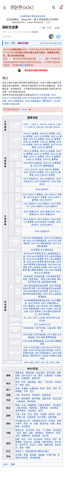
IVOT (35, 318)
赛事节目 (36, 378)
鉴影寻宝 (46, 398)
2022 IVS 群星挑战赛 (36, 240)
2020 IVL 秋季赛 (47, 133)
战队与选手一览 (28, 375)
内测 (52, 423)
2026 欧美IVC (42, 189)
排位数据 (25, 426)
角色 (17, 382)
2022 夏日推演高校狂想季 (35, 285)
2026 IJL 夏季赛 (50, 159)
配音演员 (44, 423)
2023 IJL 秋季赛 (41, 154)
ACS (26, 362)
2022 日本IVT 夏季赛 (33, 194)
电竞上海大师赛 (48, 279)
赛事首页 (19, 373)
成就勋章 (36, 435)
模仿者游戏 (47, 442)
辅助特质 (46, 395)
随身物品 (32, 382)
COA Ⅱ (35, 124)
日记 (30, 414)
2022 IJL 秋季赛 (47, 151)
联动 (26, 423)
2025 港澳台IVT (47, 214)
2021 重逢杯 (29, 306)
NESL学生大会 (53, 318)
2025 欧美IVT (46, 225)
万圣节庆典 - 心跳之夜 (45, 328)
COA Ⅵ (31, 127)
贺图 (36, 423)
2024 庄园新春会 (33, 101)
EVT (36, 324)
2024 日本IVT (45, 200)
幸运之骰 (57, 398)
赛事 (13, 43)
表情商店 (44, 408)
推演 (36, 414)
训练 (40, 444)
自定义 (33, 444)
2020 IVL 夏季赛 (31, 133)
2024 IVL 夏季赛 (47, 142)
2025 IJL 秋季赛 (34, 159)
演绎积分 (50, 433)
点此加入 (41, 59)
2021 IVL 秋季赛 (41, 136)
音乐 (32, 391)
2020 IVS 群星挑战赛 (33, 238)
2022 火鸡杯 (46, 308)
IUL (47, 362)
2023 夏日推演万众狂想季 (49, 288)
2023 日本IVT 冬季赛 (37, 197)
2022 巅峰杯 (55, 306)
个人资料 (46, 430)
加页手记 (23, 444)
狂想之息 (28, 442)
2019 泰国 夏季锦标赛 (46, 337)
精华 (17, 398)
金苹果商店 (20, 410)
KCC (52, 362)
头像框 (24, 388)
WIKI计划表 (23, 65)
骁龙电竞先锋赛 (49, 282)
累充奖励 (31, 401)
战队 (31, 433)
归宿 (55, 388)
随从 (40, 382)
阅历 (25, 433)
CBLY (37, 362)
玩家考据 (52, 417)
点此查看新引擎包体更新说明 (32, 16)
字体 (26, 391)
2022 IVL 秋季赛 (36, 139)
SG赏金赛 (28, 276)
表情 (48, 388)
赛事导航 (30, 373)
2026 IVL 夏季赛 (45, 147)
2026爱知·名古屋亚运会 (42, 250)
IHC (30, 318)
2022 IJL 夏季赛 (31, 151)
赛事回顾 (24, 109)
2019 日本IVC (31, 169)
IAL (25, 318)
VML (58, 362)
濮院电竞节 (47, 101)
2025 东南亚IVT (42, 231)
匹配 (17, 439)
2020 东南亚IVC (31, 178)
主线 (17, 414)
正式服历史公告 (22, 421)
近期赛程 (25, 378)
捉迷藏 (37, 442)
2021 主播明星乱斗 (50, 303)
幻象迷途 (21, 401)
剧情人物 (21, 417)
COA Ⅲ (43, 124)
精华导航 (36, 398)
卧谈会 (52, 421)
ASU (31, 362)
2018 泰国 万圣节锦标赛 (34, 334)
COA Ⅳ (51, 124)
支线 (23, 414)
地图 (28, 447)
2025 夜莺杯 (44, 314)
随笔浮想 (48, 444)
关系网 (43, 414)
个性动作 (48, 382)
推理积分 (39, 433)
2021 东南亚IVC (47, 178)
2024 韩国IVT (37, 206)
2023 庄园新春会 (16, 101)
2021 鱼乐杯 (42, 306)
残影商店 (33, 408)
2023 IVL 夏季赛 (53, 139)
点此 (48, 22)
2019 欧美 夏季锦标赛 (33, 341)
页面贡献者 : (7, 36)
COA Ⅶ (39, 127)
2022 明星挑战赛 (31, 308)
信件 (59, 414)
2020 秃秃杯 (34, 303)
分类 (5, 464)
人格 (17, 395)
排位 (23, 439)
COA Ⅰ (26, 124)
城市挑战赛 (39, 276)
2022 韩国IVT (43, 203)
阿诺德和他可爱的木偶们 (37, 451)
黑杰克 (47, 439)
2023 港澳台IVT (47, 211)
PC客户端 (51, 455)
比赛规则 (48, 375)
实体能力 (36, 395)
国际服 (41, 455)
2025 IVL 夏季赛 (41, 144)
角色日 (51, 414)
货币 (40, 410)
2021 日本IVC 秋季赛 (45, 175)
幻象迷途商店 (44, 405)
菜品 (28, 385)
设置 (19, 433)
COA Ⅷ (48, 127)
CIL (42, 362)
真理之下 (19, 451)
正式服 (18, 455)
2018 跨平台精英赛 (32, 163)
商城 (17, 405)
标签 (42, 388)
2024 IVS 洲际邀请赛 (41, 243)
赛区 (40, 375)
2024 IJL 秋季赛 (36, 156)
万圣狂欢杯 (28, 328)
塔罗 (55, 439)
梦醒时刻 (25, 435)
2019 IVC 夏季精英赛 (44, 166)
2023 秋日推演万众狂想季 (35, 291)
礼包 (23, 405)
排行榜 (45, 435)
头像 (17, 388)
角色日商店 (22, 408)
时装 (23, 382)
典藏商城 (32, 405)
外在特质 (25, 395)
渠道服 (33, 455)
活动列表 (30, 430)
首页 (7, 43)
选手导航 (51, 373)
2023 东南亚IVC (42, 181)
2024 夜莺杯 (35, 311)
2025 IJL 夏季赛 (52, 156)
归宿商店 (54, 408)
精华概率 (25, 398)
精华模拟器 (35, 457)
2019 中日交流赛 (42, 95)
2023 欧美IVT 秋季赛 (45, 222)
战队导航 (40, 373)
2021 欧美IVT (29, 219)
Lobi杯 (42, 318)
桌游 (21, 447)
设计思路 (41, 417)
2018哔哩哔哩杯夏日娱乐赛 (37, 300)
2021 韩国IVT (29, 203)
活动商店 (57, 405)
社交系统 (57, 430)
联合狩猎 (38, 439)
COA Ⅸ (56, 127)
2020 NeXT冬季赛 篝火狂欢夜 (41, 262)
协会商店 (32, 410)
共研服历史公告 (39, 421)
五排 (30, 439)
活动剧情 (31, 417)
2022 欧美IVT (43, 219)
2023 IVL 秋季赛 (31, 142)
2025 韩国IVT (51, 206)
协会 (38, 430)
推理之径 (19, 430)
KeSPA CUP (44, 324)
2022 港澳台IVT (31, 211)
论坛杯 (42, 320)
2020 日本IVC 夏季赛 (49, 169)
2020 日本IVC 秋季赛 (34, 172)
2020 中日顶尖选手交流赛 (34, 98)
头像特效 (34, 388)
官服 (26, 455)
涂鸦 (21, 385)
